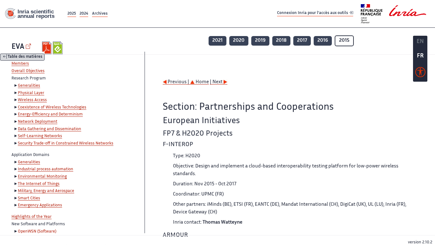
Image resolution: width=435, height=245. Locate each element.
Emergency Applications (40, 205)
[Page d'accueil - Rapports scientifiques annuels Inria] (33, 13)
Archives (100, 14)
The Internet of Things (39, 184)
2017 (302, 41)
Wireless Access (32, 100)
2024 (84, 14)
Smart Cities (29, 198)
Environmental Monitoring (42, 177)
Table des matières (25, 57)
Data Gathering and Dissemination (49, 129)
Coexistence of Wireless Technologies (52, 107)
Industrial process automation (45, 169)
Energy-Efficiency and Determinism (50, 114)
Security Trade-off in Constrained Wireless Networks (65, 143)
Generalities (29, 86)
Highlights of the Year (31, 217)
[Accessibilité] (420, 74)
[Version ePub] (58, 47)
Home (202, 82)
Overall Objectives (28, 71)
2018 (281, 41)
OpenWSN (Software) (37, 232)
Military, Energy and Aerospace (46, 191)
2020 (239, 41)
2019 (260, 41)
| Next (217, 82)
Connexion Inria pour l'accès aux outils (313, 13)
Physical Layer (31, 93)
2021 (217, 41)
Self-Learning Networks (40, 136)
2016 (322, 41)
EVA (17, 47)
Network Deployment (37, 122)
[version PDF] (47, 47)
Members (20, 64)
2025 (72, 14)
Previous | (178, 82)
